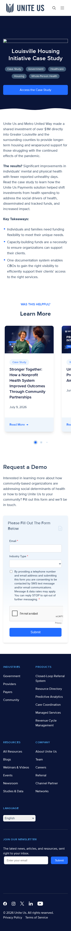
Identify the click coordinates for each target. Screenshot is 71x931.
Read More (18, 425)
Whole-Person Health (44, 76)
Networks (42, 791)
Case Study (14, 69)
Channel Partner (47, 783)
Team (39, 759)
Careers (41, 767)
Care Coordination (48, 705)
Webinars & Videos (16, 767)
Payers (7, 692)
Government (35, 69)
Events (7, 775)
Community (11, 700)
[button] (36, 442)
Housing (19, 76)
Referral (41, 775)
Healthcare (57, 69)
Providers (9, 684)
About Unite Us (46, 752)
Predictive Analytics (49, 697)
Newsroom (10, 783)
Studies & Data (13, 791)
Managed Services (48, 713)
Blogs (7, 759)
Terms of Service (36, 917)
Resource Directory (49, 689)
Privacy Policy (12, 917)
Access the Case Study (35, 90)
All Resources (12, 752)
